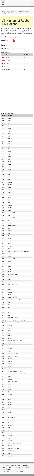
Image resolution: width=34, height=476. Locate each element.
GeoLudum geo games (17, 471)
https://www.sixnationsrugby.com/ (20, 49)
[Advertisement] (17, 94)
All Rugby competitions (23, 11)
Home (4, 11)
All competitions (11, 11)
